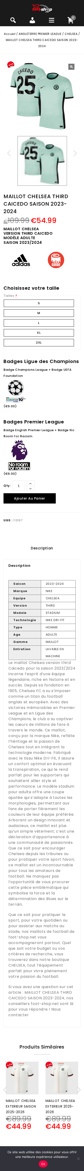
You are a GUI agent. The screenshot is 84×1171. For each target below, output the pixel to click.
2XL (39, 342)
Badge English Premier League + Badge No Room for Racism (39, 433)
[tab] (42, 548)
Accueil (9, 34)
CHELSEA (71, 34)
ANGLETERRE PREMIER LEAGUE (40, 34)
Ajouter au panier (29, 498)
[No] (78, 1158)
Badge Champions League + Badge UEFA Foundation (38, 372)
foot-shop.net (22, 937)
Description (42, 548)
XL (39, 332)
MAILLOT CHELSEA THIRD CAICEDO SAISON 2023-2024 (40, 995)
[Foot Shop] (42, 8)
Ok (43, 1164)
